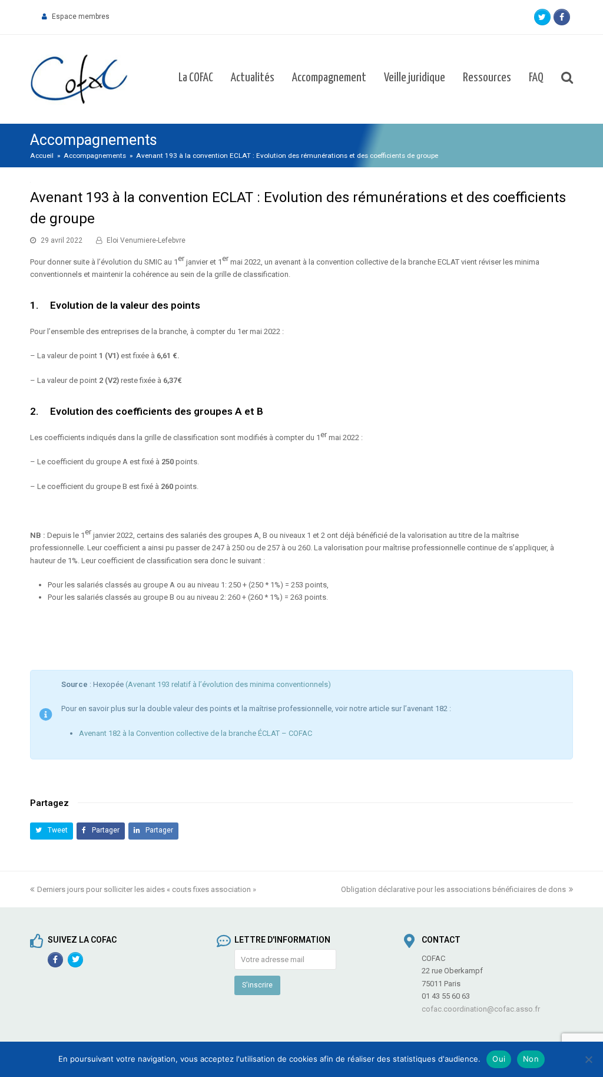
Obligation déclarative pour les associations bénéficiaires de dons (453, 889)
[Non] (588, 1059)
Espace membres (81, 16)
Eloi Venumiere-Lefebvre (146, 240)
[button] (51, 831)
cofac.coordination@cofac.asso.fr (481, 1009)
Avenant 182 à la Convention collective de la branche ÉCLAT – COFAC (195, 733)
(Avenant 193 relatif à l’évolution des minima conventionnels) (228, 684)
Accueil (42, 155)
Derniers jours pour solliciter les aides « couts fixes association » (146, 889)
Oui (498, 1058)
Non (531, 1058)
